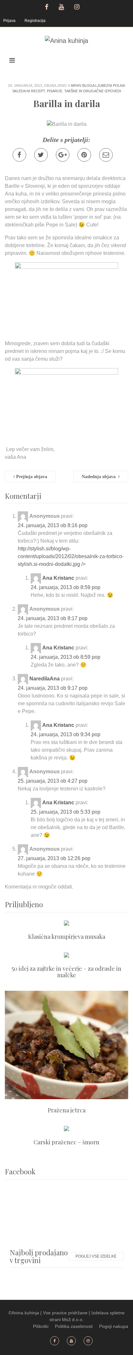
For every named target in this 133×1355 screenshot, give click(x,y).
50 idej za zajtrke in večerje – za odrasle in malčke (66, 972)
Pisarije (54, 91)
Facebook (46, 6)
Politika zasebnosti (74, 1326)
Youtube (62, 6)
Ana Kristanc (58, 578)
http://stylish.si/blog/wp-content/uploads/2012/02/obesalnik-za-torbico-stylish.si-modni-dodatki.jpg (71, 556)
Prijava (9, 20)
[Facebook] (19, 155)
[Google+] (62, 155)
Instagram (77, 6)
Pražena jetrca (67, 1110)
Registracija (35, 20)
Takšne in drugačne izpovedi (92, 91)
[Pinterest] (84, 155)
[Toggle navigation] (12, 60)
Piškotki (40, 1326)
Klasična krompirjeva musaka (66, 936)
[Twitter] (41, 155)
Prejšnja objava (31, 476)
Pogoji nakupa (113, 1326)
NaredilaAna (44, 678)
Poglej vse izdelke (96, 1256)
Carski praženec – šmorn (66, 1142)
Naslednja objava (100, 476)
